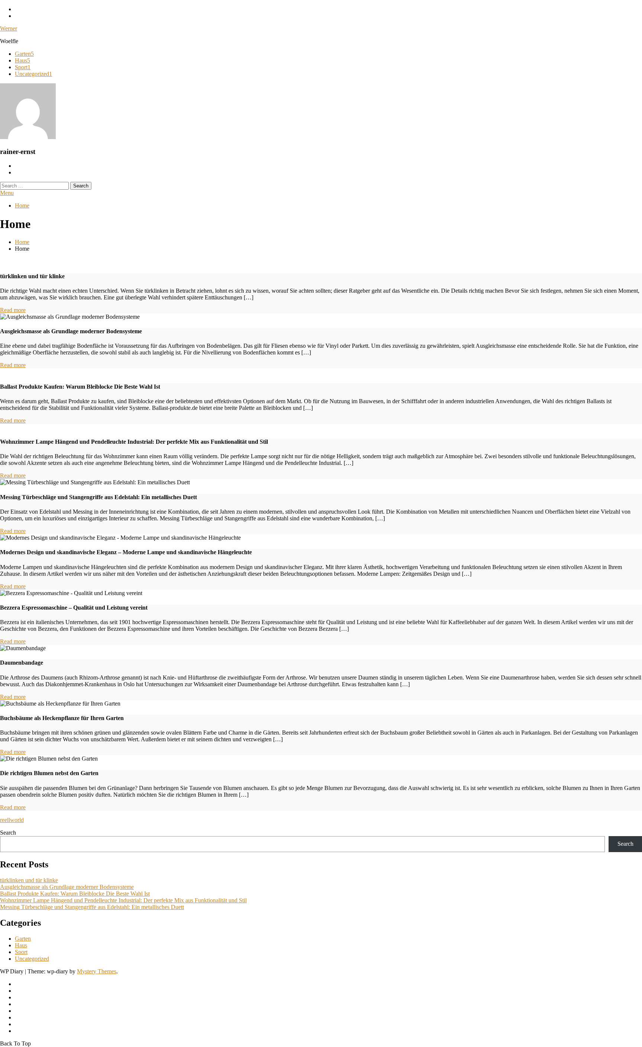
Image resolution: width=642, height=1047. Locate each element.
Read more (13, 310)
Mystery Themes (96, 971)
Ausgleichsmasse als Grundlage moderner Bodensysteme (67, 887)
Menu (7, 193)
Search (8, 832)
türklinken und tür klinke (29, 880)
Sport (22, 67)
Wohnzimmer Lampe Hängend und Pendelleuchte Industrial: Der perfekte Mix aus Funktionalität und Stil (123, 900)
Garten (24, 54)
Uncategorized (33, 74)
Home (22, 205)
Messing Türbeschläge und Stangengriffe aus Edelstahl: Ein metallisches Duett (92, 907)
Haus (22, 60)
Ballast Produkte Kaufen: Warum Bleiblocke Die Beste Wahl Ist (75, 893)
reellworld (12, 820)
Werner (8, 28)
